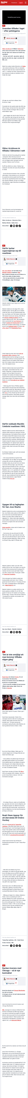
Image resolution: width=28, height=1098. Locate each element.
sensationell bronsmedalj (17, 835)
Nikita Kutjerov (9, 585)
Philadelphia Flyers (16, 328)
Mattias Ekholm (6, 223)
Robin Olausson (11, 259)
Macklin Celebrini (17, 629)
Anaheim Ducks (13, 326)
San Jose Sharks (6, 629)
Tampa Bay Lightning (7, 940)
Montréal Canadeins (9, 574)
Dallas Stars (14, 223)
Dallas (24, 66)
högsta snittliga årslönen (11, 317)
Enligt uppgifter (6, 527)
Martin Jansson (11, 38)
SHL (4, 651)
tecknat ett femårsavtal (12, 322)
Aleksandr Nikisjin (16, 1035)
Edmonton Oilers (16, 220)
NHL (4, 25)
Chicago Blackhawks (19, 990)
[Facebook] (14, 226)
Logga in (21, 2)
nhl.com (12, 478)
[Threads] (17, 226)
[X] (16, 38)
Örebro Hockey (6, 942)
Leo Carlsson (17, 321)
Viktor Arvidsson (6, 49)
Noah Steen (20, 940)
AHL (15, 940)
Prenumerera (14, 2)
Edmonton (20, 49)
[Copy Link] (20, 226)
